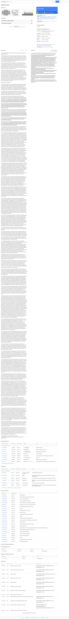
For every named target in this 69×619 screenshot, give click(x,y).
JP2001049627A (4, 459)
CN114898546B (4, 480)
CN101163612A (4, 533)
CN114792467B (4, 478)
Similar (52, 12)
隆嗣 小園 (41, 16)
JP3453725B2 (4, 449)
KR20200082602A (4, 527)
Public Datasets (33, 617)
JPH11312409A (4, 457)
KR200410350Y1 (4, 537)
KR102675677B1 (4, 529)
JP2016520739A (4, 508)
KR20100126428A (4, 502)
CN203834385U (4, 510)
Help (47, 617)
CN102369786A (4, 520)
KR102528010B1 (4, 485)
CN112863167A (4, 475)
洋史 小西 (39, 19)
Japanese (44, 15)
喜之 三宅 (49, 17)
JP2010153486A (4, 551)
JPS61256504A (4, 447)
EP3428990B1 (4, 504)
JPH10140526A (4, 535)
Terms (38, 617)
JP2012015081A (4, 512)
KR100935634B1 (4, 498)
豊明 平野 (40, 18)
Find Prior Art (47, 12)
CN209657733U (4, 514)
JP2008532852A (4, 500)
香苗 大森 (42, 17)
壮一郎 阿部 (48, 16)
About (22, 617)
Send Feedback (27, 617)
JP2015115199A (4, 525)
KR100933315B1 (4, 506)
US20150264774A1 (5, 541)
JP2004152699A (4, 518)
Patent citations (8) (41, 44)
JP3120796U (4, 461)
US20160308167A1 (5, 531)
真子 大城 (39, 17)
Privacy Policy (43, 617)
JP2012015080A (4, 516)
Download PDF (40, 12)
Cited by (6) (46, 44)
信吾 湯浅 (43, 18)
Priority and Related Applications (46, 45)
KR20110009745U (4, 539)
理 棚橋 (50, 18)
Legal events (51, 44)
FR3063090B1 (4, 472)
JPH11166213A (4, 455)
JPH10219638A (4, 453)
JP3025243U (4, 451)
